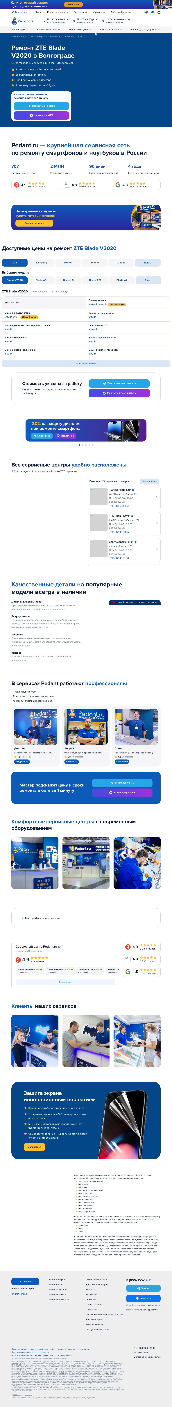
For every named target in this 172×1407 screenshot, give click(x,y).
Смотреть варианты (34, 223)
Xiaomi (121, 262)
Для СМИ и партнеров (97, 1284)
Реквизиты (91, 1294)
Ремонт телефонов (47, 29)
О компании (80, 12)
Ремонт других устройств (144, 29)
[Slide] (79, 445)
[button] (49, 292)
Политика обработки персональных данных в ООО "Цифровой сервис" (42, 1356)
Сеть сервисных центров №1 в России (104, 1314)
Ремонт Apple (18, 29)
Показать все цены (86, 363)
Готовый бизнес (94, 1304)
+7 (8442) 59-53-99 (56, 22)
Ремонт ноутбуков (78, 29)
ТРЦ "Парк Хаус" (86, 19)
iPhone (94, 262)
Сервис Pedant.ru (18, 37)
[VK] (152, 12)
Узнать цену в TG (124, 782)
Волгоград (21, 12)
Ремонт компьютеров (59, 1299)
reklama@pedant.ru (149, 1309)
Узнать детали (73, 4)
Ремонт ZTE (55, 37)
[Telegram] (146, 12)
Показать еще (65, 982)
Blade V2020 (15, 280)
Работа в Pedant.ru (121, 12)
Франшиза (99, 12)
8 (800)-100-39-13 (105, 1219)
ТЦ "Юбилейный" (56, 19)
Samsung (41, 262)
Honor (68, 262)
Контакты (90, 1289)
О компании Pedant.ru (96, 1279)
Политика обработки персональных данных (30, 1352)
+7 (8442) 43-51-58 (114, 22)
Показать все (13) (149, 481)
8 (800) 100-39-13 (139, 1280)
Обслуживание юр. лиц (97, 1329)
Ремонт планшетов (109, 29)
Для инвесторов (94, 1319)
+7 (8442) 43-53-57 (85, 22)
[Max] (159, 12)
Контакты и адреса (57, 12)
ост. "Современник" (117, 19)
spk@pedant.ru (153, 1305)
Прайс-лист (91, 1309)
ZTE (14, 262)
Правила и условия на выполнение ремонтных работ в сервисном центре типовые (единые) (51, 1349)
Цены (38, 12)
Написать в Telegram (43, 105)
